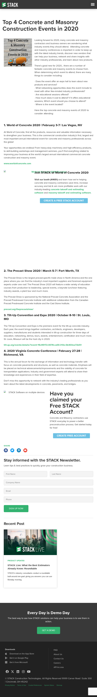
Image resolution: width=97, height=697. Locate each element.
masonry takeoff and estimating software (69, 192)
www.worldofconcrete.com (17, 163)
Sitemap (59, 685)
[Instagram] (23, 671)
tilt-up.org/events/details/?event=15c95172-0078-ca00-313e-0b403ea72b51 (42, 345)
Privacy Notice (10, 685)
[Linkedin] (18, 671)
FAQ (55, 650)
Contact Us (59, 658)
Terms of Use (22, 685)
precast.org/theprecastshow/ (18, 309)
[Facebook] (7, 671)
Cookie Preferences (35, 685)
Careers (57, 663)
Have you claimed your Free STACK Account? (66, 402)
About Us (58, 654)
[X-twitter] (12, 671)
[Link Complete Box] (30, 558)
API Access (59, 667)
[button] (93, 4)
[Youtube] (29, 671)
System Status (49, 685)
